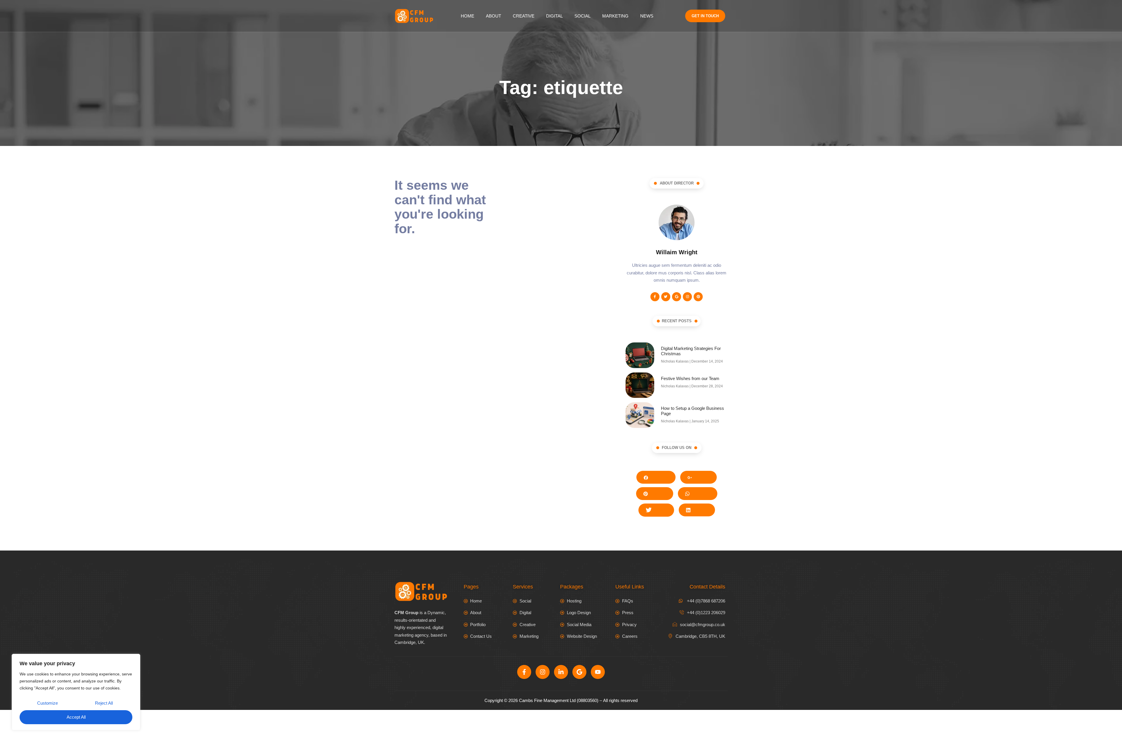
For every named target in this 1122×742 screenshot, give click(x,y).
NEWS (646, 15)
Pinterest (657, 493)
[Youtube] (598, 672)
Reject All (104, 703)
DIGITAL (554, 15)
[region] (76, 692)
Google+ (700, 477)
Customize (47, 703)
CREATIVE (523, 15)
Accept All (76, 717)
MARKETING (615, 15)
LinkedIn (699, 509)
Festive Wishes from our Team (690, 378)
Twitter (660, 509)
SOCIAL (582, 15)
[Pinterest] (698, 296)
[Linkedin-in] (561, 672)
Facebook (658, 477)
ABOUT (493, 15)
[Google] (676, 296)
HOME (467, 15)
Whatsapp (700, 493)
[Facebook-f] (654, 296)
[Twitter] (665, 296)
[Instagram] (687, 296)
